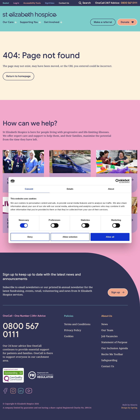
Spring (134, 407)
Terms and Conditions (77, 324)
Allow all (110, 237)
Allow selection (70, 237)
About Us (106, 315)
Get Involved (51, 22)
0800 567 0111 (129, 3)
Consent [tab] (29, 189)
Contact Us (107, 366)
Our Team (107, 330)
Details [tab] (70, 189)
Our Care (8, 22)
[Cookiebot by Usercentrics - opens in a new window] (117, 181)
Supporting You (29, 22)
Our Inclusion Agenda (114, 348)
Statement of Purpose (114, 342)
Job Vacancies (109, 336)
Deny (29, 237)
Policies (68, 315)
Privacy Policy (72, 330)
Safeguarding (109, 360)
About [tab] (111, 189)
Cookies (68, 336)
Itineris (133, 404)
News (104, 324)
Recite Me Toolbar (112, 354)
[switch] (55, 225)
